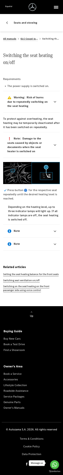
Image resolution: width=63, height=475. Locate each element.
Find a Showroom (14, 350)
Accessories (11, 379)
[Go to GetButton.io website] (54, 471)
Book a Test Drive (14, 344)
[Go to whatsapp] (54, 464)
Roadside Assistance (16, 391)
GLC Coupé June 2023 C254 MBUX (29, 38)
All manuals (9, 38)
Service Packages (14, 396)
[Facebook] (27, 464)
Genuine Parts (12, 402)
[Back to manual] (8, 22)
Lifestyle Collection (15, 385)
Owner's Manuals (14, 408)
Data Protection (31, 454)
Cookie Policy (31, 446)
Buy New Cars (12, 338)
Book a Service (13, 374)
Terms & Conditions (31, 439)
